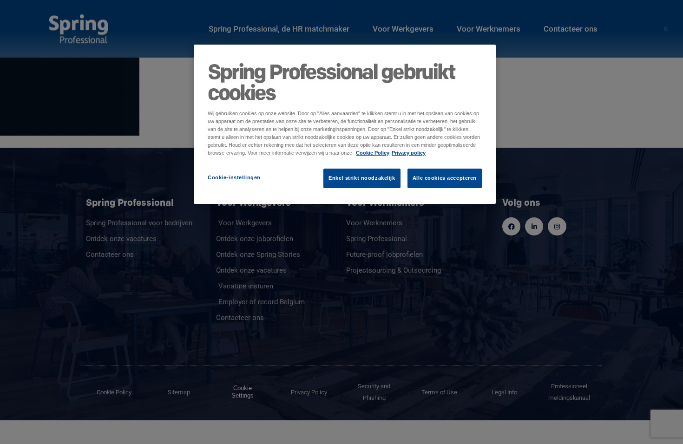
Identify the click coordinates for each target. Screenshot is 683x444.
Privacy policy (409, 153)
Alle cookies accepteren (445, 178)
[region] (345, 124)
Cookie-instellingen (234, 177)
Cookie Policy (372, 153)
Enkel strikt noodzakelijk (361, 178)
